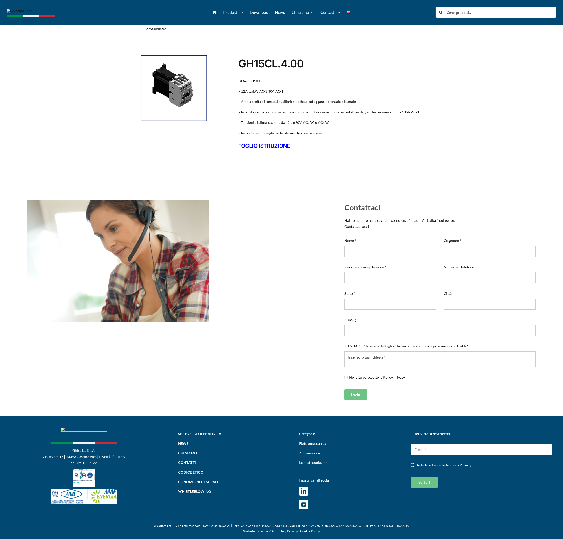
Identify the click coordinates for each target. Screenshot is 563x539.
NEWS (183, 443)
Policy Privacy (394, 377)
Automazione (309, 453)
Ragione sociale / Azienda (365, 267)
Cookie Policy (310, 531)
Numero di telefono (459, 267)
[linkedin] (303, 491)
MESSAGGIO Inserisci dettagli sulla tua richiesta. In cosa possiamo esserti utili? (407, 346)
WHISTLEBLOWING (194, 491)
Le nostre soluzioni (314, 462)
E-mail (350, 320)
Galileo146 (267, 531)
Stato (349, 293)
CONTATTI (187, 462)
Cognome (452, 240)
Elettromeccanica (312, 443)
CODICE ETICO (190, 472)
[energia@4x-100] (84, 491)
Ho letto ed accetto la (377, 377)
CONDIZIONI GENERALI (198, 482)
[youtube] (303, 504)
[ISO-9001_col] (84, 471)
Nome (350, 240)
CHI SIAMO (187, 453)
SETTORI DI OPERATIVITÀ (200, 434)
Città (449, 293)
